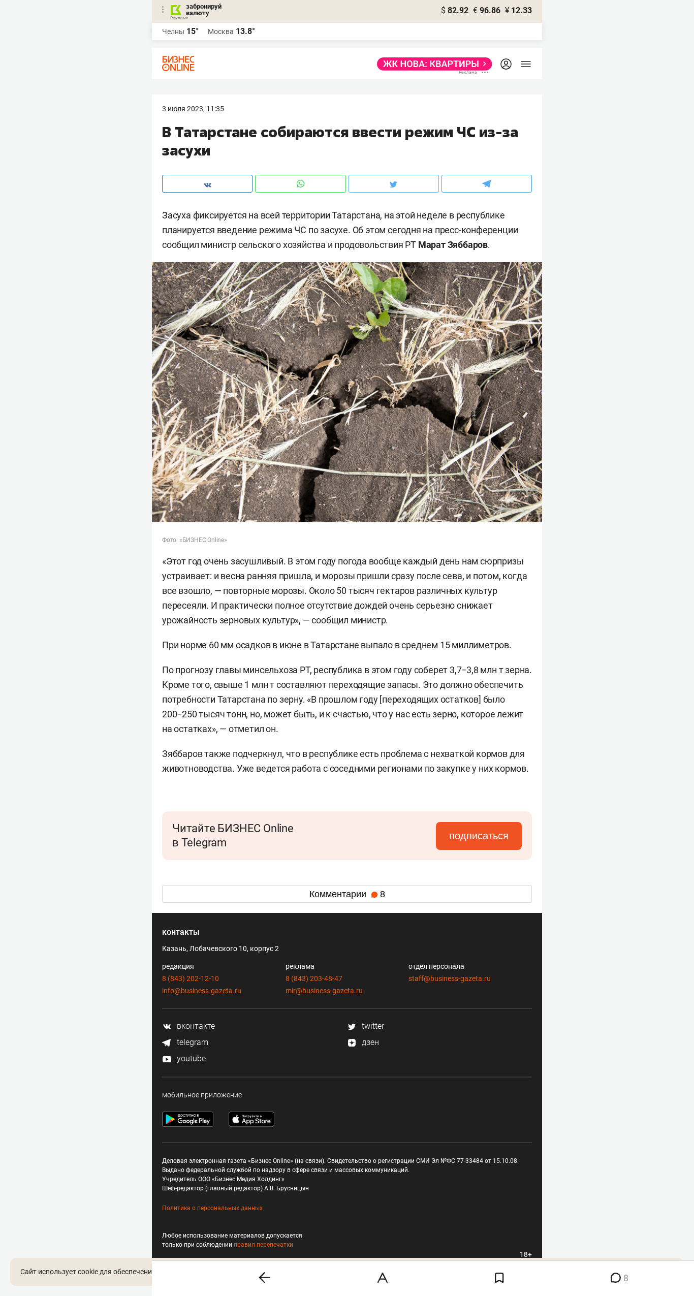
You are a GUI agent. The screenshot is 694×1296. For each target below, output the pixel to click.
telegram (191, 1042)
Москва (221, 31)
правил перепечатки (263, 1244)
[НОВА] (431, 64)
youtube (190, 1058)
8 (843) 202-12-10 (190, 978)
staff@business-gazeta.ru (449, 978)
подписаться (479, 835)
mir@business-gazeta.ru (324, 991)
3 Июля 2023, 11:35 (193, 109)
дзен (369, 1042)
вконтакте (195, 1026)
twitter (372, 1026)
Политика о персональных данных (212, 1208)
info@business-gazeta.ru (201, 991)
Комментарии (347, 894)
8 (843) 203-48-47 (314, 978)
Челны (173, 31)
